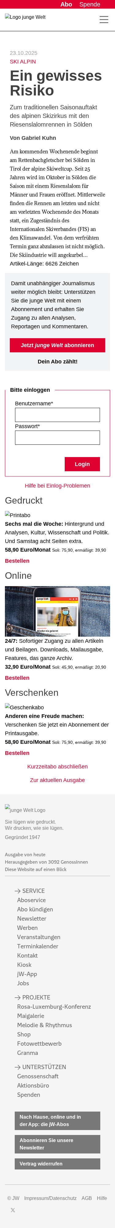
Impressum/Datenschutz (50, 1198)
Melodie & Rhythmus (44, 1025)
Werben (27, 927)
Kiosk (24, 964)
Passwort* (27, 426)
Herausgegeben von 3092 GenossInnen (46, 862)
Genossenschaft (38, 1076)
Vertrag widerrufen (41, 1163)
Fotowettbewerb (39, 1043)
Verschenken (32, 692)
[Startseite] (25, 21)
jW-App (27, 974)
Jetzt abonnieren (57, 345)
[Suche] (93, 20)
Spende (89, 4)
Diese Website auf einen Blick (35, 869)
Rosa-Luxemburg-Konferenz (54, 1006)
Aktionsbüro (33, 1085)
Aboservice (31, 900)
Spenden (28, 1094)
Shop (24, 1034)
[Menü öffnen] (104, 20)
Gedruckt (23, 500)
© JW (13, 1198)
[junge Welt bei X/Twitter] (13, 1210)
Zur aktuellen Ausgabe (57, 780)
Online (18, 575)
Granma (27, 1052)
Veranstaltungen (38, 937)
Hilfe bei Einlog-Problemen (57, 486)
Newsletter (31, 918)
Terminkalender (37, 946)
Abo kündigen (35, 909)
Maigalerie (30, 1015)
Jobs (23, 983)
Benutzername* (34, 403)
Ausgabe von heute (25, 854)
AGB (87, 1198)
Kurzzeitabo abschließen (57, 767)
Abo (66, 4)
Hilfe (102, 1198)
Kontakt (27, 955)
